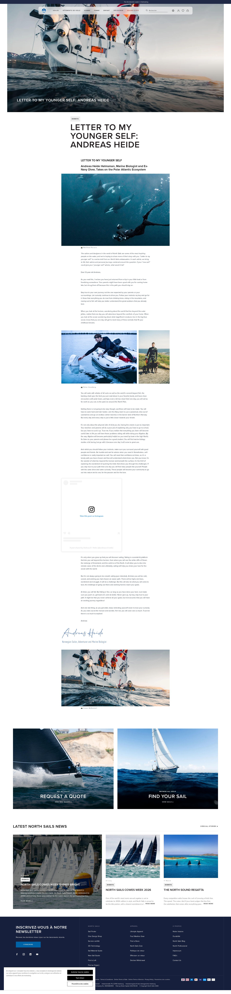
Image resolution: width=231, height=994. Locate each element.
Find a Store (134, 941)
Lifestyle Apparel (136, 931)
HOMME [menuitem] (87, 10)
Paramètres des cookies (80, 984)
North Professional (180, 946)
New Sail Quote (94, 956)
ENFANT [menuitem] (106, 10)
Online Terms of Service (136, 979)
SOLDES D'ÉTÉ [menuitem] (133, 10)
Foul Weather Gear (137, 936)
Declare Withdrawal (137, 960)
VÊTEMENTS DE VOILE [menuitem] (71, 10)
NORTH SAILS (94, 926)
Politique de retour (137, 951)
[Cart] (187, 10)
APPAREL (134, 926)
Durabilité (176, 936)
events (75, 119)
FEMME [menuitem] (97, 10)
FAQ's (175, 956)
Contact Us (177, 960)
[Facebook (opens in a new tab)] (17, 954)
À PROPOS (177, 926)
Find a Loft (92, 960)
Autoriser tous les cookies (80, 972)
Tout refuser (80, 978)
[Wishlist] (183, 10)
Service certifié (93, 941)
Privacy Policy (149, 979)
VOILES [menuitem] (56, 10)
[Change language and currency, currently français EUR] (173, 10)
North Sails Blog (179, 941)
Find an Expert (93, 965)
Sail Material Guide (95, 951)
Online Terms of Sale (120, 979)
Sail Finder (92, 931)
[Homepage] (44, 10)
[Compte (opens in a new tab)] (178, 10)
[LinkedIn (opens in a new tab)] (30, 954)
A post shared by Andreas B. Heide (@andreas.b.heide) (91, 548)
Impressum (177, 951)
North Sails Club (136, 946)
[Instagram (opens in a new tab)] (24, 954)
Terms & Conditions (106, 979)
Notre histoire (178, 931)
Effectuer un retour (137, 956)
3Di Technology (94, 946)
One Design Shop (95, 936)
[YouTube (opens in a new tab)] (37, 954)
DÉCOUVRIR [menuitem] (118, 10)
